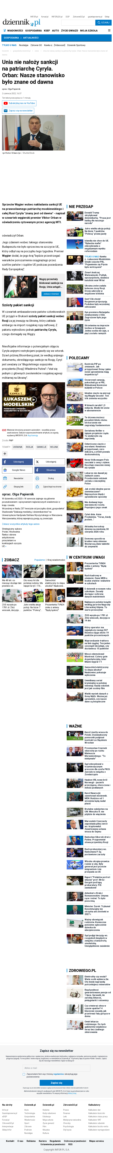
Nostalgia (23, 45)
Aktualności (30, 37)
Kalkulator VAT (94, 1120)
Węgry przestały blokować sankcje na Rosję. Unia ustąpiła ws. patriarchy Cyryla (51, 283)
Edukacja (47, 1116)
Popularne (39, 559)
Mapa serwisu (96, 1141)
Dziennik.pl (30, 1105)
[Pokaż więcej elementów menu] (109, 30)
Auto (26, 1110)
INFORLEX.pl (57, 17)
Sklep (107, 17)
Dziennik (5, 51)
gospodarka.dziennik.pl (21, 51)
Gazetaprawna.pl (9, 1113)
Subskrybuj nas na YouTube (22, 103)
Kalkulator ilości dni (96, 1113)
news (37, 51)
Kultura (46, 1133)
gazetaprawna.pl (95, 17)
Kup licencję (33, 435)
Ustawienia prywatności (53, 1144)
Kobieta (46, 1110)
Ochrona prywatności (75, 1141)
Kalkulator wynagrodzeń (99, 1130)
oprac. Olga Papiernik (11, 89)
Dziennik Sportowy (76, 45)
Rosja (29, 447)
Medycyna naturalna (72, 1120)
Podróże (28, 1130)
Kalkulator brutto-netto (98, 1126)
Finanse (66, 1113)
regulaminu (58, 1074)
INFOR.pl (34, 17)
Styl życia (67, 1130)
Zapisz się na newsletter (21, 110)
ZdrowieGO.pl (79, 17)
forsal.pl (44, 17)
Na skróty (7, 1105)
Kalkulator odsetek (96, 1123)
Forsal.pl (5, 1120)
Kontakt (10, 1141)
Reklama (31, 1141)
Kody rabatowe (49, 1113)
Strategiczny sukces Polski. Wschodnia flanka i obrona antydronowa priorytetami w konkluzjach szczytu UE (12, 538)
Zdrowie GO (36, 45)
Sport (26, 1123)
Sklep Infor (7, 1130)
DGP (68, 17)
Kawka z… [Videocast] (54, 45)
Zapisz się (56, 1082)
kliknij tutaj (72, 1093)
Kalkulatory (94, 1105)
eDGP (4, 1116)
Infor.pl (5, 1110)
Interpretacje (7, 1126)
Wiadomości (29, 1120)
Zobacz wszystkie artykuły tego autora (20, 524)
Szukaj (105, 22)
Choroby (67, 1123)
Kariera (43, 1141)
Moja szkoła (48, 1120)
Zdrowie (28, 1126)
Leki (65, 1116)
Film (44, 1126)
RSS (70, 1144)
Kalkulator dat (94, 1110)
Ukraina (17, 447)
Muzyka (46, 1130)
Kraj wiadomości (56, 559)
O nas (20, 1141)
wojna (54, 447)
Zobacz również (51, 294)
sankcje (41, 447)
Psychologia (68, 1126)
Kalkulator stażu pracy (98, 1116)
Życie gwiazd (48, 1123)
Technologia (29, 1113)
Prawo (66, 1110)
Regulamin (55, 1141)
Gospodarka (11, 37)
